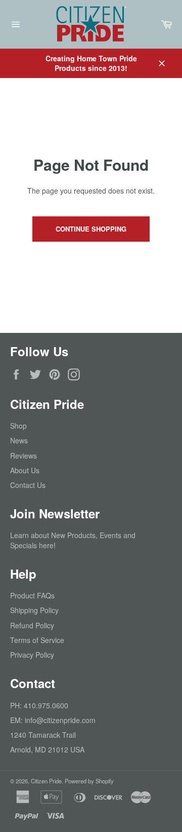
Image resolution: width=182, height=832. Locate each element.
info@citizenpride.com (60, 720)
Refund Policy (32, 625)
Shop (18, 426)
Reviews (23, 455)
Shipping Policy (34, 610)
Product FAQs (32, 595)
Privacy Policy (32, 655)
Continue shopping (91, 229)
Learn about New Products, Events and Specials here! (72, 540)
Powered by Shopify (89, 781)
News (19, 440)
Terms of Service (37, 640)
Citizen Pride (46, 781)
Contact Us (28, 485)
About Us (24, 470)
